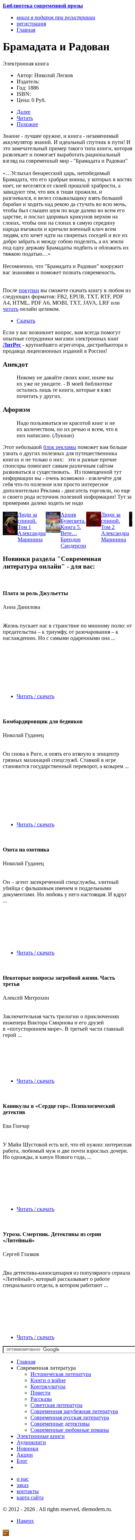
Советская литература (56, 1405)
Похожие (27, 124)
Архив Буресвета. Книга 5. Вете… (73, 524)
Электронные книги (41, 1436)
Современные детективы (60, 1424)
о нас (23, 1479)
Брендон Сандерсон (73, 543)
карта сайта (30, 1497)
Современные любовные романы (69, 1430)
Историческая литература (60, 1374)
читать (10, 309)
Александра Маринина (32, 536)
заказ (22, 1485)
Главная (26, 1362)
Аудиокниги (31, 1442)
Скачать (26, 321)
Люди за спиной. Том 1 (27, 521)
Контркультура (47, 1386)
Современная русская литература (69, 1417)
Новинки (27, 1448)
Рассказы (41, 1399)
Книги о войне (48, 1380)
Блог (22, 1461)
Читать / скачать (35, 696)
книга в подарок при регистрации (56, 17)
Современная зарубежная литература (74, 1411)
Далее (23, 112)
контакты (28, 1491)
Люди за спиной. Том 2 (110, 521)
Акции (25, 1455)
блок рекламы (59, 447)
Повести (40, 1393)
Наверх (25, 1521)
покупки (29, 290)
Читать (25, 118)
